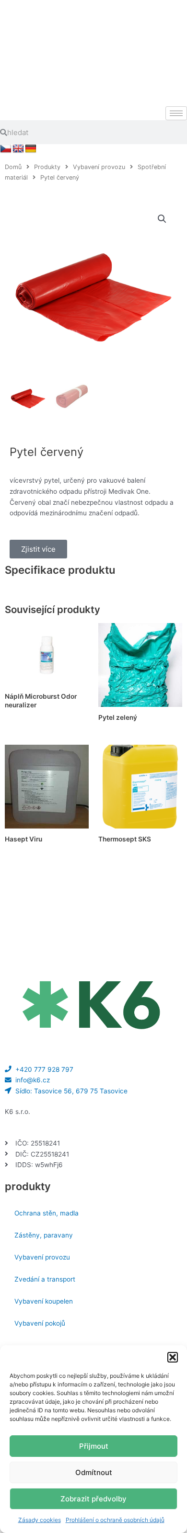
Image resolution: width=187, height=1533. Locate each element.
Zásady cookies (39, 1519)
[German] (30, 149)
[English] (18, 149)
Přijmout (93, 1446)
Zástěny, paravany (43, 1235)
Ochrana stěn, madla (46, 1213)
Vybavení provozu (99, 166)
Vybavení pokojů (39, 1323)
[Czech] (6, 149)
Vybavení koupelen (43, 1301)
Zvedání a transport (44, 1279)
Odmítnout (93, 1472)
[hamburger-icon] (176, 113)
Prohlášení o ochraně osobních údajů (115, 1519)
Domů (13, 166)
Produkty (47, 166)
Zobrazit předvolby (93, 1498)
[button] (172, 1357)
